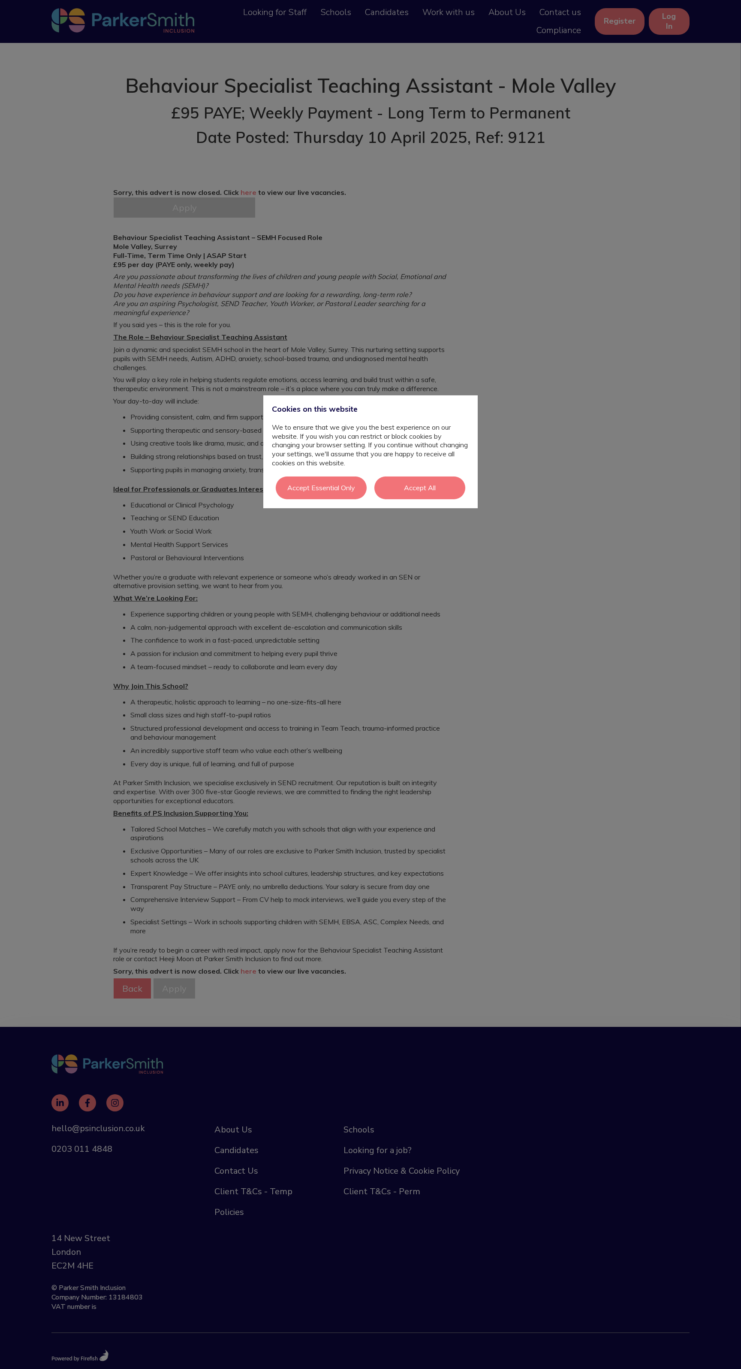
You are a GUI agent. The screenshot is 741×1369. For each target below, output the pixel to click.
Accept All (420, 487)
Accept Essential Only (321, 487)
